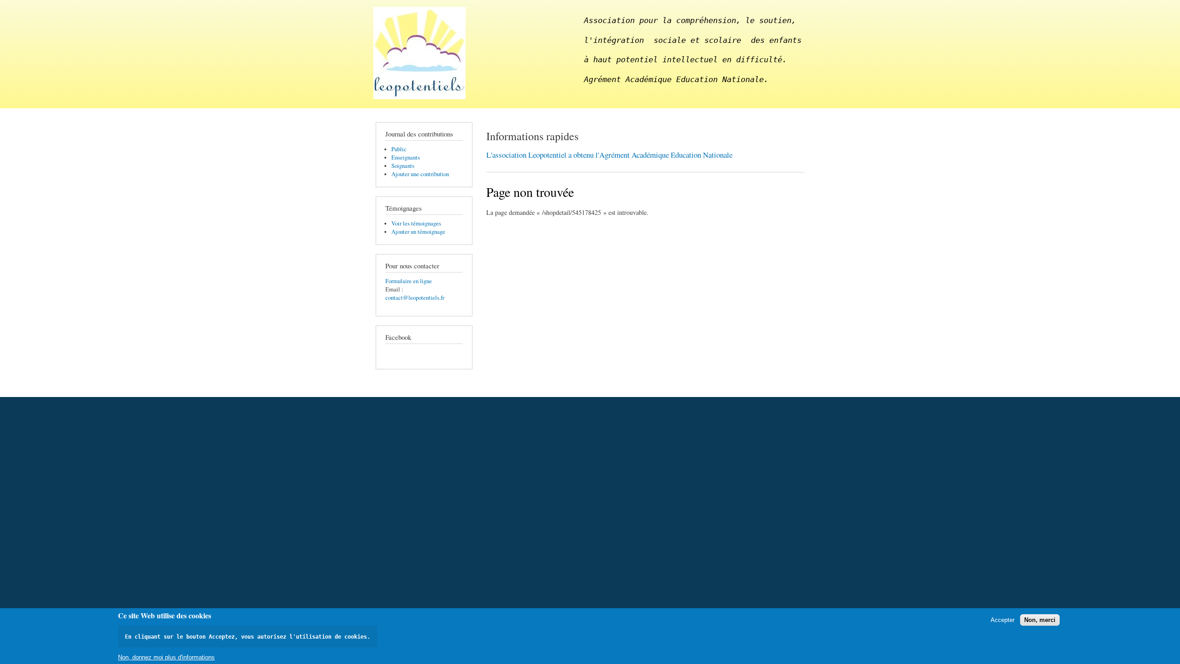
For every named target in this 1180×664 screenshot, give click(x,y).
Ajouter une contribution (420, 174)
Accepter (1003, 620)
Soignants (402, 166)
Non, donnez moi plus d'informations (166, 657)
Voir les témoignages (416, 223)
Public (399, 149)
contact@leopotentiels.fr (414, 298)
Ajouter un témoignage (418, 232)
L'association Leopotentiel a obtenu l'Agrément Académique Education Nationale (609, 154)
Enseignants (405, 157)
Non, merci (1040, 620)
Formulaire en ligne (408, 281)
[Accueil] (420, 54)
